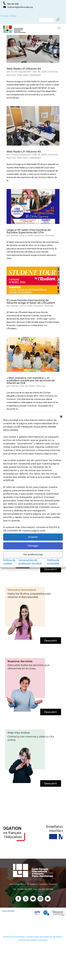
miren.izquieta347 (21, 71)
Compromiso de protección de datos (44, 937)
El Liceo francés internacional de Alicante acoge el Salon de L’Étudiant (31, 301)
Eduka (13, 16)
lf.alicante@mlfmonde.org (20, 7)
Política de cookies (28, 940)
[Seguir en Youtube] (33, 899)
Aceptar (33, 536)
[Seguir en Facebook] (18, 899)
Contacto (43, 940)
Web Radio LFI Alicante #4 (24, 68)
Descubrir (50, 569)
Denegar (33, 545)
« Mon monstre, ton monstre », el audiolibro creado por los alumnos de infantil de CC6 (31, 380)
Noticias (11, 75)
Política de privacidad (13, 937)
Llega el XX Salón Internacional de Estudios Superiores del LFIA (29, 231)
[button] (61, 416)
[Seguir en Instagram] (40, 899)
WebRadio (35, 75)
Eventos (53, 71)
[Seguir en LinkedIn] (48, 899)
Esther (14, 235)
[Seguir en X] (26, 899)
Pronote (4, 16)
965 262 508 (13, 4)
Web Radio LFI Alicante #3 (24, 151)
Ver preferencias (33, 554)
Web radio (22, 75)
